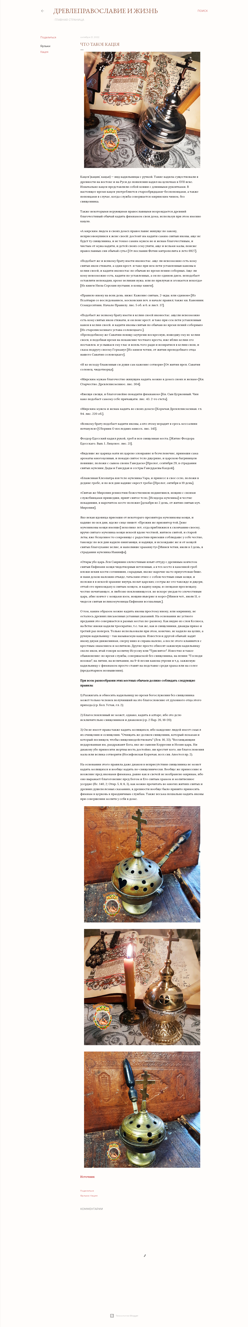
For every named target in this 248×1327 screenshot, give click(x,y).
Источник (87, 1176)
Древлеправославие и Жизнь (105, 11)
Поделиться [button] (48, 37)
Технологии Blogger (127, 1315)
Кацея (44, 52)
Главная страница (69, 19)
